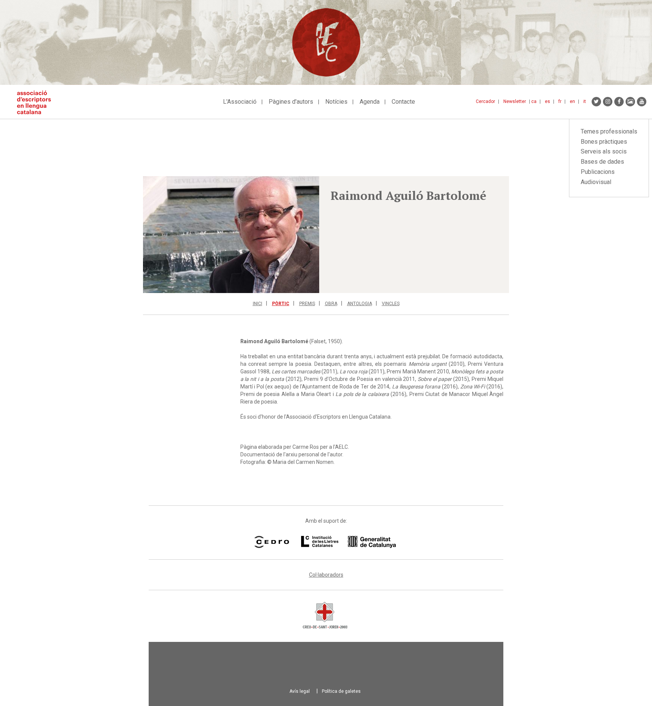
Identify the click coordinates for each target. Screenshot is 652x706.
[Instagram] (607, 101)
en (572, 101)
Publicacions (598, 171)
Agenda (370, 101)
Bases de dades (602, 161)
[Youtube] (641, 101)
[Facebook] (619, 101)
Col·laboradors (326, 575)
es (547, 101)
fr (559, 101)
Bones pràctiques (604, 141)
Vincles (391, 303)
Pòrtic (280, 303)
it (584, 101)
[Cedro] (271, 542)
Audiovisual (596, 182)
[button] (231, 234)
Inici (257, 303)
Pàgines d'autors (291, 101)
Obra (331, 303)
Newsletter (514, 101)
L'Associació (240, 101)
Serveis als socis (604, 151)
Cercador (485, 101)
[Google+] (630, 101)
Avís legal (299, 691)
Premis (307, 303)
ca (534, 101)
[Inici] (37, 102)
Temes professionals (609, 131)
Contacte (403, 101)
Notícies (336, 101)
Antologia (359, 303)
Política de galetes (341, 691)
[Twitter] (596, 101)
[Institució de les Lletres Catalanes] (348, 542)
